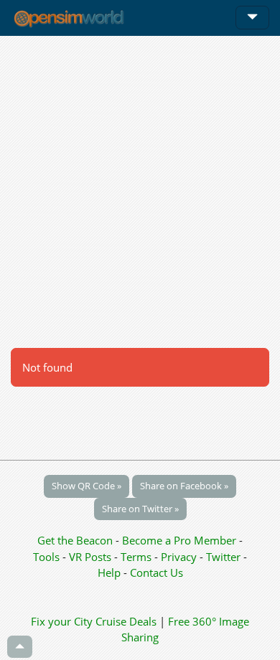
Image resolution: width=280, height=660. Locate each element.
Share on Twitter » (140, 508)
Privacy (179, 557)
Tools (47, 557)
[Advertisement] (140, 191)
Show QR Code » (86, 485)
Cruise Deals (126, 621)
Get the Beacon (75, 540)
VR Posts (91, 557)
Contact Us (156, 572)
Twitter (223, 557)
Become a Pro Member (180, 540)
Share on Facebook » (184, 485)
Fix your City (62, 621)
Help (109, 572)
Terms (137, 557)
